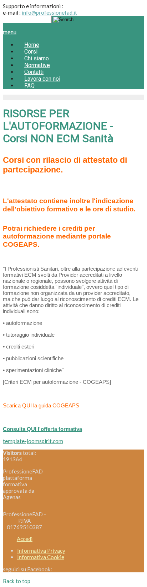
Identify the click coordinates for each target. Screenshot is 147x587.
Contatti (34, 72)
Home (31, 44)
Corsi (30, 51)
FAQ (29, 85)
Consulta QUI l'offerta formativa (42, 429)
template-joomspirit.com (33, 441)
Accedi (24, 539)
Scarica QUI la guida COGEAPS (41, 405)
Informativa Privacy (41, 550)
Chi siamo (36, 58)
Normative (37, 65)
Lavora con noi (42, 78)
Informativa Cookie (40, 557)
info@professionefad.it (49, 12)
